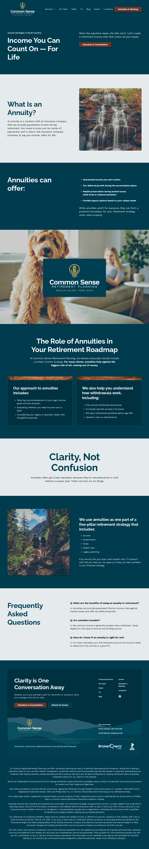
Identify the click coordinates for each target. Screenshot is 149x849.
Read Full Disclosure (43, 746)
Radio (74, 9)
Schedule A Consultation (95, 44)
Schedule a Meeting (123, 685)
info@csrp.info (117, 733)
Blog (88, 9)
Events (97, 9)
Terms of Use (30, 746)
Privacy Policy (19, 746)
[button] (50, 9)
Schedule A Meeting (128, 9)
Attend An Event (60, 705)
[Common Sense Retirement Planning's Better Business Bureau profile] (132, 746)
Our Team (63, 9)
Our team (102, 684)
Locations (108, 9)
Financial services (106, 679)
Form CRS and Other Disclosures (64, 746)
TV (81, 9)
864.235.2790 (116, 729)
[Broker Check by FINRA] (110, 746)
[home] (22, 9)
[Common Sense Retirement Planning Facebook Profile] (121, 696)
